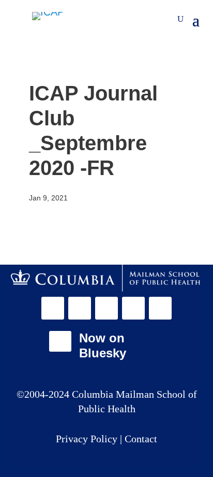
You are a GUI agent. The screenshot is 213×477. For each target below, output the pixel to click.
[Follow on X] (79, 308)
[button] (54, 308)
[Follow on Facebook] (52, 308)
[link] (107, 278)
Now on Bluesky (102, 345)
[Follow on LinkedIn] (133, 308)
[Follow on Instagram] (106, 308)
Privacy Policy (88, 438)
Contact (141, 438)
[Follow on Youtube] (160, 308)
